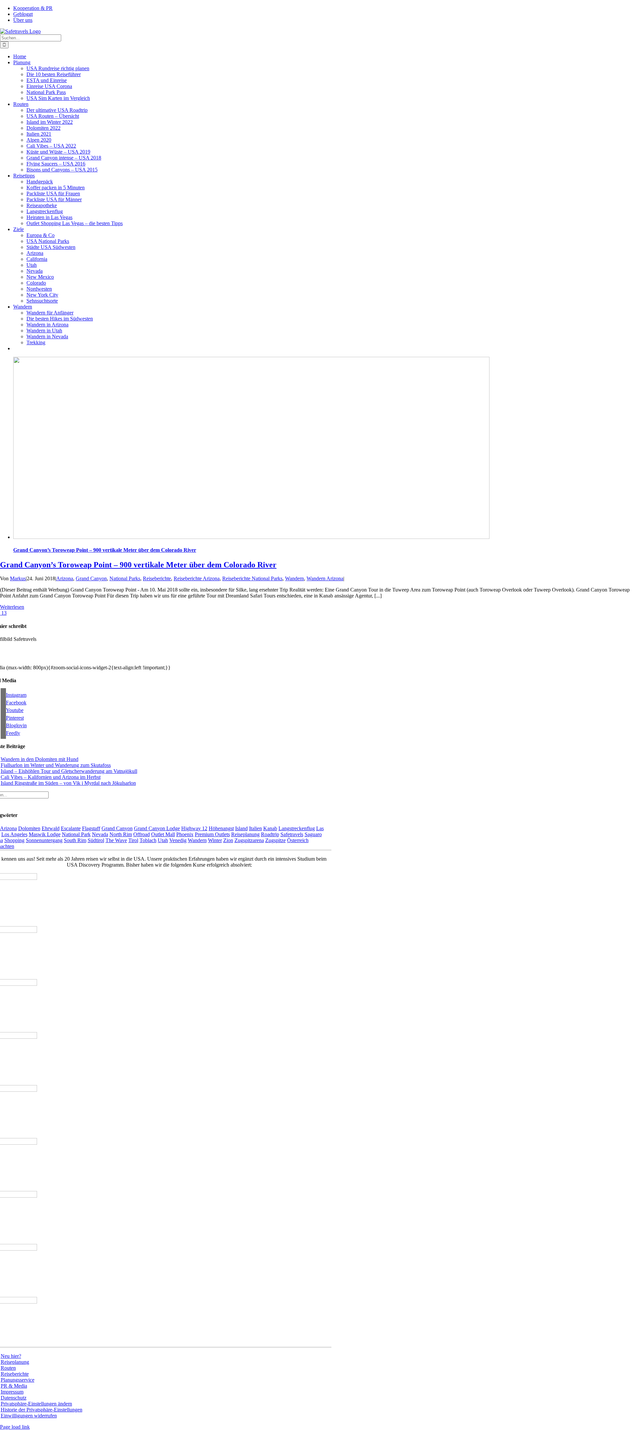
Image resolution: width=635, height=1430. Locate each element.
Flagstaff (91, 828)
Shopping (14, 840)
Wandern (294, 578)
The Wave (116, 840)
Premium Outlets (212, 834)
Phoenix (184, 834)
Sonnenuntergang (44, 840)
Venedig (178, 840)
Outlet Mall (163, 834)
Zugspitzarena (249, 840)
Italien (255, 828)
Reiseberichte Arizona (197, 578)
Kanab (270, 828)
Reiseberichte (157, 578)
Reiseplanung (245, 834)
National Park (76, 834)
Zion (228, 840)
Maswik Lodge (45, 834)
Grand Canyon (91, 578)
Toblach (148, 840)
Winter (215, 840)
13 (3, 613)
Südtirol (96, 840)
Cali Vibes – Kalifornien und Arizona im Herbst (51, 777)
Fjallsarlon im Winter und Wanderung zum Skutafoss (56, 765)
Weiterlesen (12, 607)
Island (241, 828)
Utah (163, 840)
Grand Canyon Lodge (157, 828)
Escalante (71, 828)
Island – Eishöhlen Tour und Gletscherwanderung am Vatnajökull (69, 771)
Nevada (100, 834)
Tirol (133, 840)
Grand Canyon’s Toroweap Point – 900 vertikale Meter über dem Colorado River (104, 550)
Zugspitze (275, 840)
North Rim (120, 834)
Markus (18, 578)
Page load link (15, 1427)
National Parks (124, 578)
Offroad (141, 834)
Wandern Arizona (325, 578)
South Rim (75, 840)
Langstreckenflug (296, 828)
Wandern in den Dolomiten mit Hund (39, 759)
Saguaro (313, 834)
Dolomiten (29, 828)
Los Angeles (14, 834)
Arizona (64, 578)
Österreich (298, 840)
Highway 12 (194, 828)
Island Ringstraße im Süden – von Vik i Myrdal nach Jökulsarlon (68, 783)
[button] (36, 1403)
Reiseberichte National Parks (252, 578)
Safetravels (291, 834)
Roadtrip (270, 834)
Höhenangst (221, 828)
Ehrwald (51, 828)
